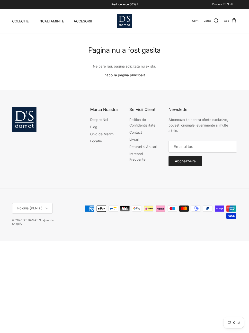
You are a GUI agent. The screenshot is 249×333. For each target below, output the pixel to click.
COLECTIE (20, 21)
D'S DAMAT (30, 220)
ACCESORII (83, 21)
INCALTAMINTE (51, 21)
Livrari (134, 139)
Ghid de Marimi (102, 134)
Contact (135, 132)
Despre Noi (99, 120)
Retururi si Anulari (143, 147)
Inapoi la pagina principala (124, 75)
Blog (93, 127)
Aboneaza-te (185, 161)
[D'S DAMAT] (124, 21)
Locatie (96, 141)
